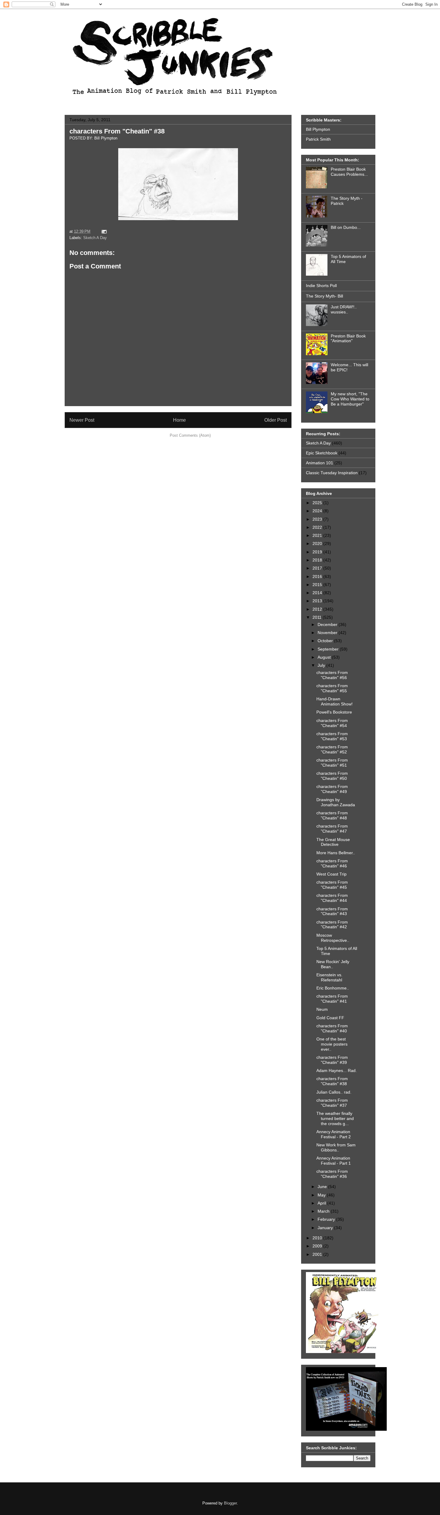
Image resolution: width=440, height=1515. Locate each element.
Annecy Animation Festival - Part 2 (333, 1134)
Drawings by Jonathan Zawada (335, 802)
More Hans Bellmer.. (335, 852)
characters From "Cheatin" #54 (332, 723)
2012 (317, 609)
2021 (317, 535)
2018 (317, 560)
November (328, 632)
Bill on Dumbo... (346, 227)
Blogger (230, 1503)
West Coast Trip (331, 874)
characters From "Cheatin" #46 (332, 863)
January (326, 1227)
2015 (317, 584)
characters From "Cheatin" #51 (332, 763)
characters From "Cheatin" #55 (332, 688)
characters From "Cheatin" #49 (332, 789)
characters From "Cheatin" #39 (332, 1060)
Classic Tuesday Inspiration (332, 472)
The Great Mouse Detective (333, 842)
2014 (317, 592)
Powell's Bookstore (334, 712)
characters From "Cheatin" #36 (332, 1174)
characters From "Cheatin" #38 (117, 131)
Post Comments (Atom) (190, 435)
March (324, 1211)
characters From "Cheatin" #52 (332, 749)
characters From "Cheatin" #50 (332, 776)
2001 (317, 1254)
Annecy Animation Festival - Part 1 (333, 1161)
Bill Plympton (318, 129)
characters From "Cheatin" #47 (332, 829)
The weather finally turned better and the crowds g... (335, 1118)
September (329, 649)
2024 (317, 510)
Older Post (275, 420)
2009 (317, 1246)
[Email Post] (103, 231)
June (323, 1186)
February (327, 1219)
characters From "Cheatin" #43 (332, 911)
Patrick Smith (318, 139)
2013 (317, 600)
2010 (317, 1237)
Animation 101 (319, 462)
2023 (317, 519)
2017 (317, 568)
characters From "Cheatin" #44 (332, 898)
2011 (317, 617)
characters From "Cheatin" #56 (332, 675)
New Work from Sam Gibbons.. (336, 1147)
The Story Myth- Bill (324, 296)
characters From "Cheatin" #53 (332, 736)
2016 (317, 576)
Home (179, 420)
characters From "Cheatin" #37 (332, 1103)
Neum (322, 1009)
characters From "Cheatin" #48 (332, 815)
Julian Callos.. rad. (333, 1092)
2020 (317, 543)
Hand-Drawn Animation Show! (334, 701)
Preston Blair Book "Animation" (348, 338)
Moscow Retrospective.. (332, 938)
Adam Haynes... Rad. (336, 1070)
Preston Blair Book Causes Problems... (349, 172)
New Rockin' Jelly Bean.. (332, 964)
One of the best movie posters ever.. (332, 1044)
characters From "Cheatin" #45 (332, 885)
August (325, 657)
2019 (317, 551)
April (322, 1203)
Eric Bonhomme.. (332, 988)
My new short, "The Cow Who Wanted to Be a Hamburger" (350, 398)
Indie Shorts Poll (321, 285)
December (328, 624)
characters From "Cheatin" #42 (332, 925)
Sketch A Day (95, 237)
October (326, 640)
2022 (317, 527)
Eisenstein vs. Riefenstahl (329, 977)
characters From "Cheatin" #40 (332, 1028)
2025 (317, 502)
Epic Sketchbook (321, 453)
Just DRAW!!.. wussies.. (344, 309)
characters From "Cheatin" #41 (332, 999)
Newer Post (81, 420)
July (322, 665)
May (322, 1195)
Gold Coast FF (330, 1017)
